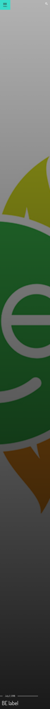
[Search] (46, 3)
